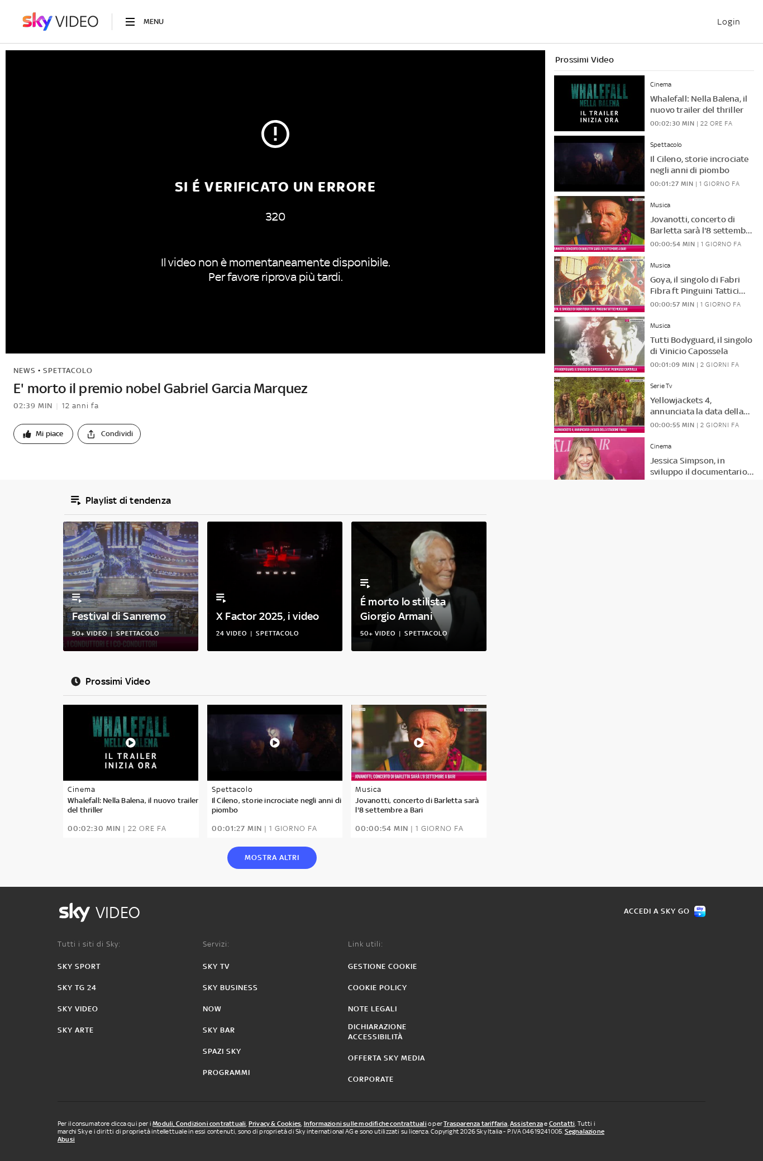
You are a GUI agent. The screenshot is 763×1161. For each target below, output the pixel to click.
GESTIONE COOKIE (382, 966)
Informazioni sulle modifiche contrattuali (365, 1123)
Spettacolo (68, 370)
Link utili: (365, 944)
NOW (212, 1009)
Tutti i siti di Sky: (89, 944)
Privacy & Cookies (275, 1123)
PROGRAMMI (226, 1072)
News (24, 370)
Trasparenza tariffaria (475, 1123)
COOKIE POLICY (377, 987)
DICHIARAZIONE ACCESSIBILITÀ (377, 1032)
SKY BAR (219, 1030)
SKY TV (216, 966)
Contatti (562, 1123)
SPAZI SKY (222, 1051)
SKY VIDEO (78, 1009)
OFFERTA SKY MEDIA (386, 1058)
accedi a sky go (657, 911)
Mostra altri (272, 857)
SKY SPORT (79, 966)
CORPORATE (371, 1079)
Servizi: (216, 944)
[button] (43, 434)
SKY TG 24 (77, 987)
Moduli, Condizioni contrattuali (199, 1123)
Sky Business (230, 987)
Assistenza (526, 1123)
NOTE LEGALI (372, 1009)
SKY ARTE (76, 1030)
